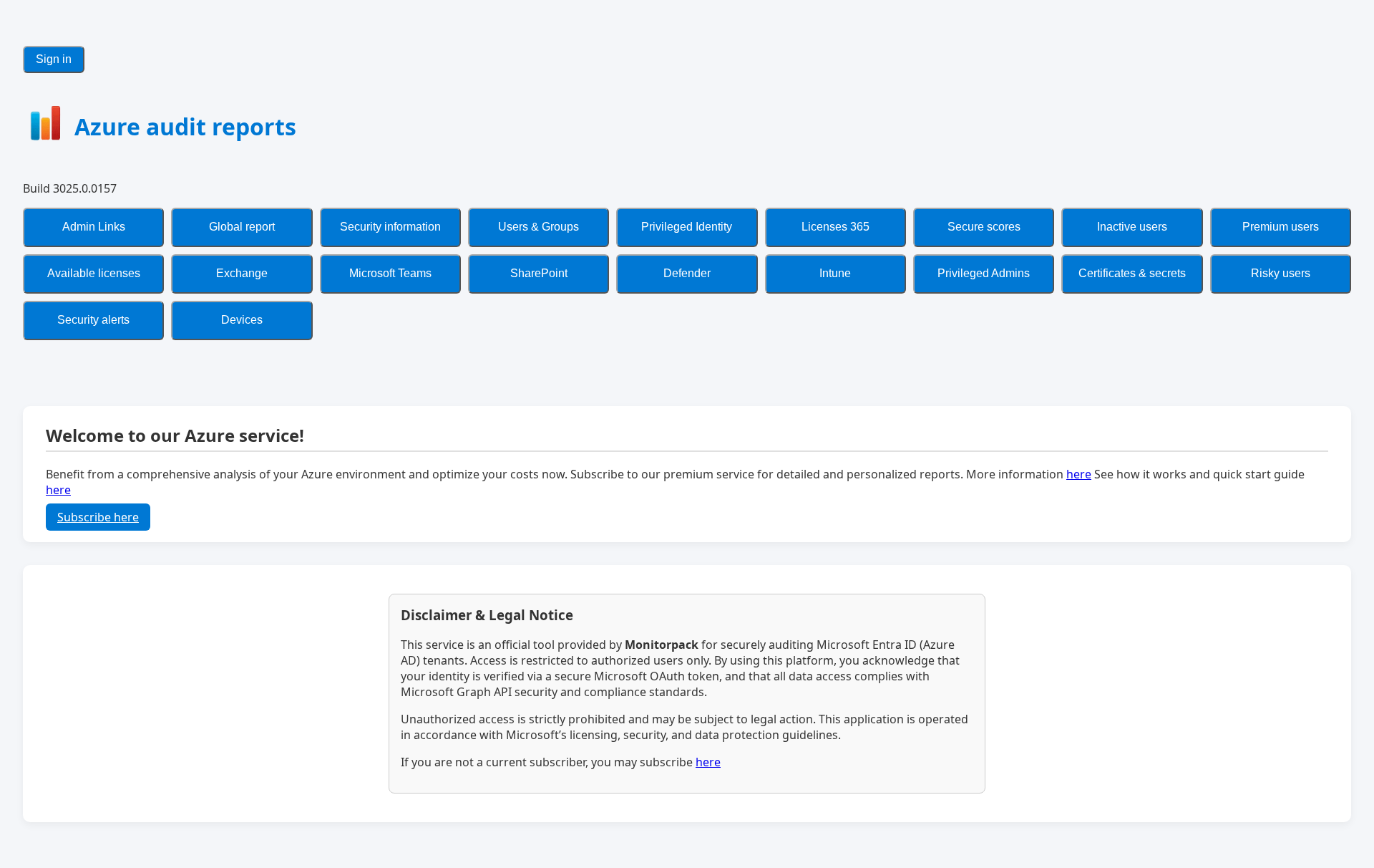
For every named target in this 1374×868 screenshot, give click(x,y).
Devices (242, 320)
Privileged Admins (983, 273)
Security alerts (93, 320)
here (1078, 474)
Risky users (1280, 273)
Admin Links (93, 227)
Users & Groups (538, 227)
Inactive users (1132, 227)
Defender (687, 273)
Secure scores (983, 227)
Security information (390, 227)
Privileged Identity (686, 227)
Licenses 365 (835, 227)
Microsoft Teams (390, 273)
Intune (835, 273)
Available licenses (93, 273)
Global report (242, 227)
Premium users (1280, 227)
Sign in (54, 59)
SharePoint (538, 273)
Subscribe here (98, 517)
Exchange (242, 273)
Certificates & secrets (1132, 273)
